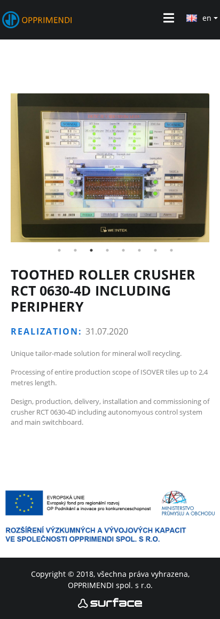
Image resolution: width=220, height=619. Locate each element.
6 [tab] (139, 250)
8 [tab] (171, 250)
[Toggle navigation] (169, 19)
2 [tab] (75, 250)
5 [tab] (123, 250)
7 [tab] (155, 250)
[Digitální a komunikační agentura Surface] (110, 602)
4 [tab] (107, 250)
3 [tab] (91, 250)
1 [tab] (59, 250)
